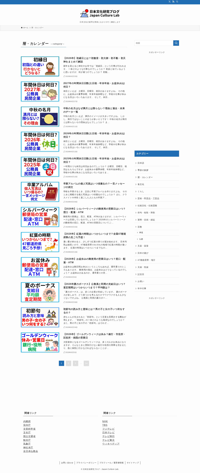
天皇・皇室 (143, 246)
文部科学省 (29, 429)
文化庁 (27, 432)
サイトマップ (133, 463)
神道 (141, 233)
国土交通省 (29, 436)
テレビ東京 (108, 440)
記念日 (141, 274)
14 (86, 363)
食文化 (141, 184)
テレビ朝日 (108, 436)
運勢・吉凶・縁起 (146, 220)
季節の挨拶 (143, 170)
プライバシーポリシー (86, 463)
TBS (104, 425)
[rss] (173, 1)
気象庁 (27, 444)
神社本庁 (28, 447)
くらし (141, 191)
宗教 (140, 227)
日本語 (141, 163)
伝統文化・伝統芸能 (147, 205)
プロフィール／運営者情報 (111, 463)
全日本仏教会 (30, 451)
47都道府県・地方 (146, 260)
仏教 (141, 239)
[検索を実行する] (176, 43)
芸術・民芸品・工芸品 (148, 198)
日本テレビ (108, 432)
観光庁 (27, 440)
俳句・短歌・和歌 (146, 212)
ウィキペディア (111, 444)
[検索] (177, 1)
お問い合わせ (67, 463)
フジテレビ (108, 429)
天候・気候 (143, 267)
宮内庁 (27, 425)
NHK (105, 421)
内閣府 (27, 421)
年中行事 (142, 288)
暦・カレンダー (145, 177)
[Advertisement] (157, 99)
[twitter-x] (169, 1)
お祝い (141, 281)
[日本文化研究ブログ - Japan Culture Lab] (100, 13)
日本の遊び (143, 253)
